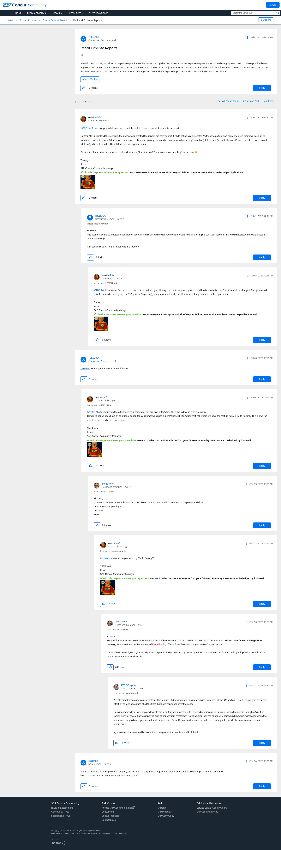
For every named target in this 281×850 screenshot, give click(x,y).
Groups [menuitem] (57, 13)
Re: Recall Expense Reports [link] (87, 20)
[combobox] (255, 13)
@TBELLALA (86, 128)
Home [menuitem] (18, 13)
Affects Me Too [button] (89, 79)
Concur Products (110, 816)
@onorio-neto (107, 558)
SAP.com (161, 808)
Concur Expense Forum (55, 20)
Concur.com (108, 811)
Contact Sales (109, 820)
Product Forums (27, 20)
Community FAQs (60, 811)
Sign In (273, 5)
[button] (247, 37)
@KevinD (85, 368)
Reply (262, 88)
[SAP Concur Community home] (14, 5)
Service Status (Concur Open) (212, 808)
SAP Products (164, 811)
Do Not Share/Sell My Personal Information (93, 833)
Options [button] (267, 20)
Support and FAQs (60, 816)
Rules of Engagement (62, 808)
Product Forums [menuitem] (36, 13)
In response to (97, 224)
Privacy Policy (56, 833)
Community (37, 5)
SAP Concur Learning (207, 811)
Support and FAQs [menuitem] (98, 13)
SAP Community (165, 816)
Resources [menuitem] (75, 13)
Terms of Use (69, 833)
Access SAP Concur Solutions (117, 808)
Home (10, 20)
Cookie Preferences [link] (119, 833)
